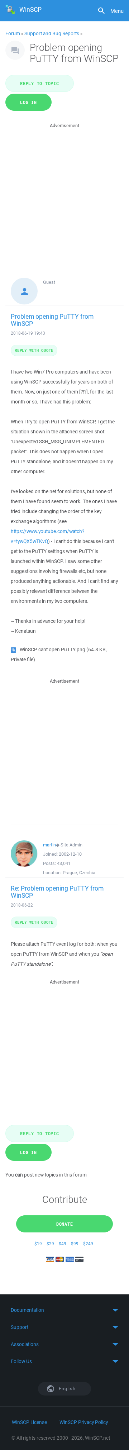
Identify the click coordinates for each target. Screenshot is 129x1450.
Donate (64, 1224)
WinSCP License (29, 1422)
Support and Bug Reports (51, 33)
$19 (38, 1243)
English (67, 1389)
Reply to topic (39, 83)
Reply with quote (34, 350)
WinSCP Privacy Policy (83, 1422)
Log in (28, 102)
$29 (50, 1243)
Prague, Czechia (79, 873)
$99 (74, 1243)
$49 (62, 1243)
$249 (88, 1243)
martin (49, 845)
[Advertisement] (64, 194)
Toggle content (64, 1310)
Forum (12, 33)
